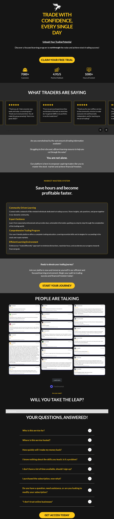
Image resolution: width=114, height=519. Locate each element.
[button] (100, 130)
